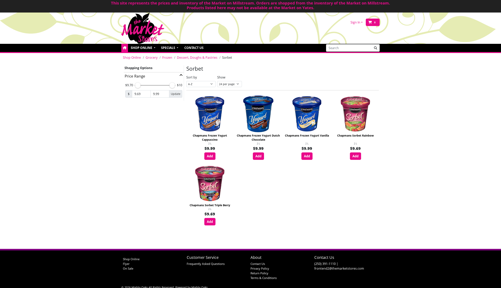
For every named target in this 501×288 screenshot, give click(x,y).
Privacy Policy (259, 268)
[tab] (154, 76)
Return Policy (259, 273)
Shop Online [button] (142, 48)
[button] (124, 48)
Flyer (126, 264)
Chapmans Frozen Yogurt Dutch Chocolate (258, 137)
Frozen (167, 57)
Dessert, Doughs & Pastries (197, 57)
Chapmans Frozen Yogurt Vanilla (307, 135)
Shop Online (132, 57)
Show (221, 77)
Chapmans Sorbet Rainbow (355, 135)
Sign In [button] (355, 22)
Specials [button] (168, 48)
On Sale (128, 268)
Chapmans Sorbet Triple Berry (210, 205)
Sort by (191, 77)
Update (175, 94)
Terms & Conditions (263, 278)
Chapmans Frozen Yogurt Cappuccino (210, 137)
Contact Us (194, 48)
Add (210, 156)
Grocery (152, 57)
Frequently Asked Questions (206, 264)
